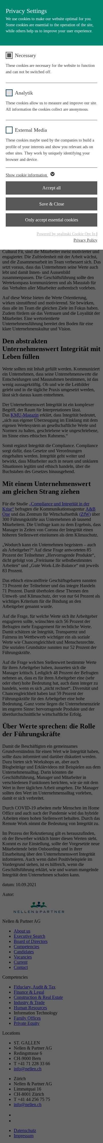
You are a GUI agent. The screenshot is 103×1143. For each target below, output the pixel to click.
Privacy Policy (85, 240)
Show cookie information (27, 175)
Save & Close (51, 204)
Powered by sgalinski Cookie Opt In (66, 234)
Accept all (51, 187)
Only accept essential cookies (51, 219)
